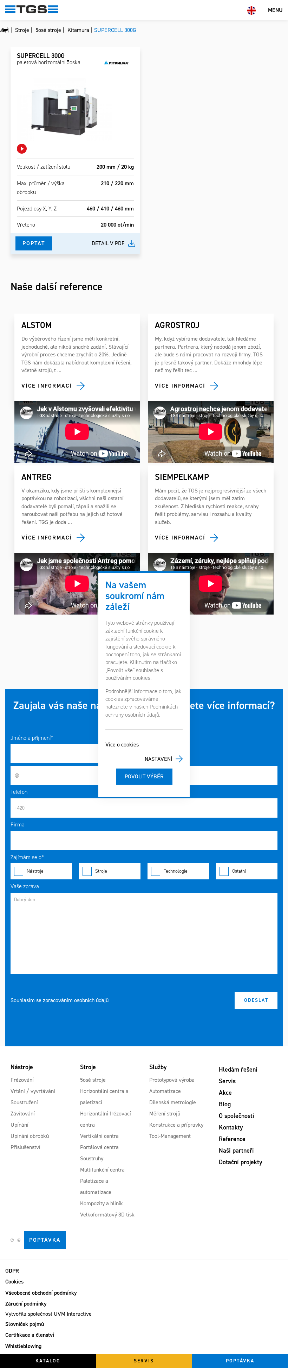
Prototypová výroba (172, 1080)
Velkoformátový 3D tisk (107, 1214)
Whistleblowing (23, 1346)
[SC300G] (64, 109)
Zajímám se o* (27, 857)
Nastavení (158, 759)
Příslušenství (25, 1147)
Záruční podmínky (26, 1303)
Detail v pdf (108, 243)
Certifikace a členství (29, 1335)
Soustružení (24, 1102)
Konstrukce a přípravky (176, 1124)
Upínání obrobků (30, 1136)
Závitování (23, 1113)
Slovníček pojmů (24, 1324)
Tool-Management (170, 1136)
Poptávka (45, 1239)
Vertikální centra (99, 1136)
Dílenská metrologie (172, 1102)
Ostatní (239, 871)
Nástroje (35, 871)
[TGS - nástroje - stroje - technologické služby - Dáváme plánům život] (4, 30)
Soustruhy (91, 1158)
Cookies (14, 1281)
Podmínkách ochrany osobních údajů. (141, 710)
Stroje (101, 871)
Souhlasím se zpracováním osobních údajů (60, 1000)
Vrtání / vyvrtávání (33, 1091)
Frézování (22, 1080)
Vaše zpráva (25, 886)
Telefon (19, 792)
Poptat (33, 243)
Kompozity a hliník (101, 1203)
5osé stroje (93, 1080)
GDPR (12, 1270)
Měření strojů (164, 1113)
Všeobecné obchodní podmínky (41, 1292)
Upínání (19, 1124)
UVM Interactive (73, 1313)
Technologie (176, 871)
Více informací (46, 385)
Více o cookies (122, 744)
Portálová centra (99, 1147)
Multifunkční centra (102, 1169)
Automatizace (165, 1091)
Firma (18, 824)
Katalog (47, 1360)
